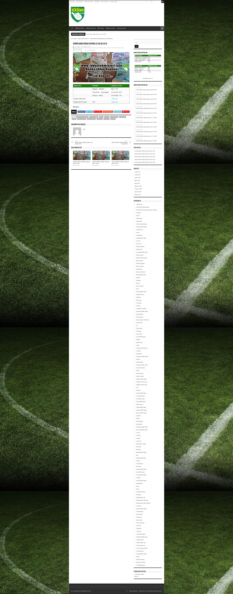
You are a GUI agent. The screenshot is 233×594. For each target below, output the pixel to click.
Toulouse (138, 531)
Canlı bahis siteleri (139, 574)
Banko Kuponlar (89, 1)
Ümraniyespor (140, 551)
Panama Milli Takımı (141, 469)
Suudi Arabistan (140, 523)
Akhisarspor (139, 218)
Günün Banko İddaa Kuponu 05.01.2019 (145, 154)
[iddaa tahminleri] (77, 14)
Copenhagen (114, 117)
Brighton (138, 297)
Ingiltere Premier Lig (141, 382)
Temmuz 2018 (138, 189)
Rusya (137, 489)
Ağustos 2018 (138, 186)
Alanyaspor (139, 221)
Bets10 (109, 47)
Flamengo (138, 331)
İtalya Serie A (139, 404)
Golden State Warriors (142, 348)
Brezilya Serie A (140, 294)
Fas (137, 325)
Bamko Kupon (140, 255)
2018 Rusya (139, 204)
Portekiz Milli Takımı (141, 480)
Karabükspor (139, 421)
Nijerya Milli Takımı (141, 458)
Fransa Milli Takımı (141, 336)
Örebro (138, 461)
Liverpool (138, 441)
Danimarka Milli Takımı (142, 311)
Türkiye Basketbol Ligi (142, 537)
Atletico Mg (139, 249)
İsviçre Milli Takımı (141, 401)
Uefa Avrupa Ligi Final (142, 548)
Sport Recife (139, 514)
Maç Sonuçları (105, 1)
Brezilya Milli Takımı (141, 291)
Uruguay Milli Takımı (141, 554)
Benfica (138, 277)
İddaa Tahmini (91, 119)
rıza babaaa (77, 46)
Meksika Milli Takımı (141, 452)
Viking (137, 556)
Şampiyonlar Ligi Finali (142, 500)
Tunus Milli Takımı (140, 534)
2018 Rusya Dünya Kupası (142, 207)
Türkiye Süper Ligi (140, 542)
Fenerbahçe (139, 328)
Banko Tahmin (103, 47)
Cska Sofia (122, 117)
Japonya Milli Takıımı (141, 410)
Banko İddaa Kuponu (83, 38)
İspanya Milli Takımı (141, 393)
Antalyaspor (139, 235)
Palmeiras (138, 466)
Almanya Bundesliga (141, 224)
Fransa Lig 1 (139, 334)
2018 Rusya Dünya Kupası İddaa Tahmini (146, 210)
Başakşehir (139, 269)
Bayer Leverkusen (140, 272)
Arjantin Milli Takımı (141, 238)
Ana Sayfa (73, 38)
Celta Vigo (139, 303)
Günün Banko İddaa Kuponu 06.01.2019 (145, 151)
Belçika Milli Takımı (141, 274)
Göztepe (138, 351)
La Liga (138, 432)
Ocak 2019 (137, 172)
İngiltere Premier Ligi (141, 384)
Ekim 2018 (137, 180)
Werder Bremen (140, 559)
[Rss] (152, 2)
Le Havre (138, 435)
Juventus (138, 415)
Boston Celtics (140, 286)
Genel (137, 345)
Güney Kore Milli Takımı (142, 356)
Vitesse (113, 119)
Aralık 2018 (137, 175)
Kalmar (138, 418)
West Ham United (140, 562)
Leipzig (138, 438)
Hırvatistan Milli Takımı (142, 365)
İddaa (112, 47)
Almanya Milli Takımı (141, 227)
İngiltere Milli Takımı (141, 379)
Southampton (139, 511)
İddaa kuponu (117, 47)
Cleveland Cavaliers (141, 308)
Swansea (138, 525)
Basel (101, 117)
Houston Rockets (140, 367)
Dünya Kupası (139, 317)
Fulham (138, 339)
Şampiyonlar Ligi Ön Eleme (143, 503)
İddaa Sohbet (113, 1)
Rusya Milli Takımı (140, 492)
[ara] (162, 1)
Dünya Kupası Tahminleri (142, 320)
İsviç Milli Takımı (140, 398)
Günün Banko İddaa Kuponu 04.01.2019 (145, 156)
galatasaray (139, 342)
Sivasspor (138, 506)
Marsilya (138, 449)
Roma (137, 486)
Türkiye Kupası (140, 539)
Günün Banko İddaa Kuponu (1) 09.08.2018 (84, 142)
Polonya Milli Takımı (141, 475)
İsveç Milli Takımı (140, 396)
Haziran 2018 (138, 191)
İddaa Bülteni (79, 1)
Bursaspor (139, 300)
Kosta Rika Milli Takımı (142, 429)
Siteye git (115, 99)
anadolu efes (139, 229)
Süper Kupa (139, 520)
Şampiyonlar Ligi (140, 497)
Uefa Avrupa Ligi (140, 545)
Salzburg (138, 494)
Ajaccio (138, 215)
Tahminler (97, 1)
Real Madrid (139, 483)
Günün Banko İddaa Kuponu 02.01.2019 (145, 162)
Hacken (138, 359)
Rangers (106, 119)
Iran (137, 387)
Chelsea (138, 305)
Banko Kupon (88, 47)
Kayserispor (139, 424)
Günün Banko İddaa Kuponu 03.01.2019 (96, 34)
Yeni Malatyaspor (140, 565)
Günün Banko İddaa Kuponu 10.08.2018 (120, 142)
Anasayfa (72, 1)
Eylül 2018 (137, 183)
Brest (137, 289)
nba (137, 455)
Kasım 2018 (138, 177)
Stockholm (139, 517)
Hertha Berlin (139, 362)
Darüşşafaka (139, 314)
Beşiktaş (138, 280)
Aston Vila (138, 243)
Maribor (100, 119)
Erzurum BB (139, 322)
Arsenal (138, 241)
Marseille (138, 446)
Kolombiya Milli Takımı (142, 427)
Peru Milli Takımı (140, 472)
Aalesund (138, 212)
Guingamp (139, 353)
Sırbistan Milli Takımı (141, 508)
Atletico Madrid (140, 246)
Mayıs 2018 (137, 194)
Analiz (137, 232)
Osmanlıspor (139, 463)
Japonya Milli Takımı (141, 413)
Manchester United (141, 444)
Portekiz (138, 477)
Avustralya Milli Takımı (142, 252)
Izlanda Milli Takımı (141, 407)
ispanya (138, 390)
